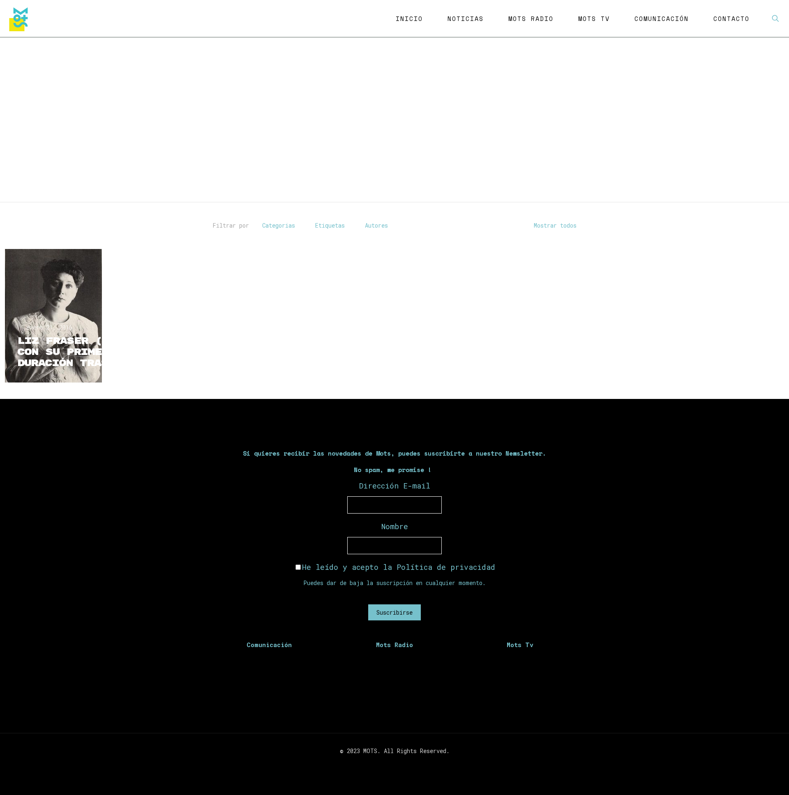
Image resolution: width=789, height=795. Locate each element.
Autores (376, 225)
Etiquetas (330, 225)
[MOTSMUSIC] (20, 18)
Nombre (394, 526)
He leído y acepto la (398, 566)
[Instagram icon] (399, 765)
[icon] (407, 765)
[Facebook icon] (381, 765)
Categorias (278, 225)
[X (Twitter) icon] (390, 765)
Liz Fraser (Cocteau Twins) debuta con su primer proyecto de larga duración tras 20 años (133, 352)
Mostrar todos (555, 225)
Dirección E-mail (394, 485)
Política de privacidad (446, 567)
